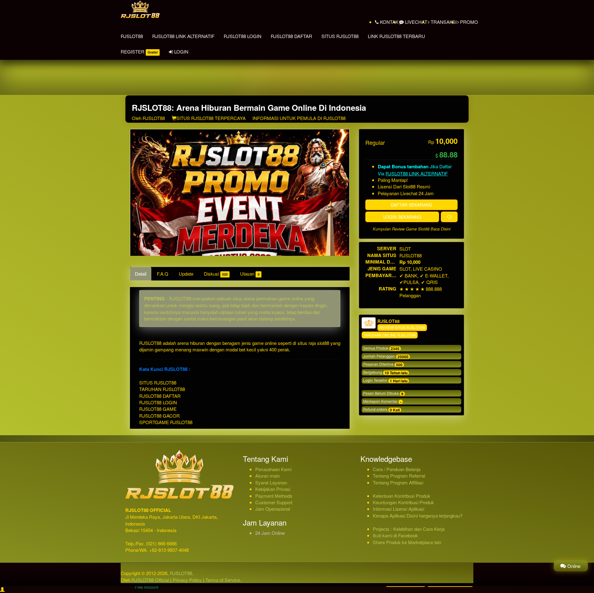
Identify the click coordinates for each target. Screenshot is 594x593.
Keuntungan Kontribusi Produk (403, 502)
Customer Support (273, 502)
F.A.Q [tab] (162, 273)
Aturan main (267, 475)
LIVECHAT (415, 22)
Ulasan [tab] (249, 273)
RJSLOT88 (132, 36)
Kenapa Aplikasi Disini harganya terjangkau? (418, 515)
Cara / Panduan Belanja (396, 469)
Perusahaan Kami (273, 469)
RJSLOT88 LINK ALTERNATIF (183, 36)
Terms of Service (222, 580)
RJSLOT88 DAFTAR (291, 36)
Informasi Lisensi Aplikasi (398, 508)
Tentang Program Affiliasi (398, 482)
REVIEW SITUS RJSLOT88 (402, 327)
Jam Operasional (272, 508)
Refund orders (381, 409)
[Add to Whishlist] (449, 217)
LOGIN (180, 51)
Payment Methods (273, 495)
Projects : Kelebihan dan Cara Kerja (409, 529)
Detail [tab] (140, 273)
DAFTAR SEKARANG (411, 205)
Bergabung (385, 372)
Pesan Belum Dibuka (383, 393)
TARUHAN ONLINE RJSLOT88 (390, 334)
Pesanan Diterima (382, 364)
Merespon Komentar (382, 401)
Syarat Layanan (271, 482)
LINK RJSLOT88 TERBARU (396, 36)
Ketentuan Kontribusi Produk (401, 495)
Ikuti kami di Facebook (395, 535)
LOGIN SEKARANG (402, 217)
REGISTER (139, 51)
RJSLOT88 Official (150, 580)
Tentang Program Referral (399, 475)
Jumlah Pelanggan (385, 356)
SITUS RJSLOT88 (340, 36)
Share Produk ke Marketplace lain (407, 542)
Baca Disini (440, 229)
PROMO (468, 22)
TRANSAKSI (443, 22)
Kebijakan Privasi (272, 489)
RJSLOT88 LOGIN (242, 36)
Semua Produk (381, 348)
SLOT (405, 248)
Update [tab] (186, 273)
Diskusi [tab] (216, 273)
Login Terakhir (385, 380)
